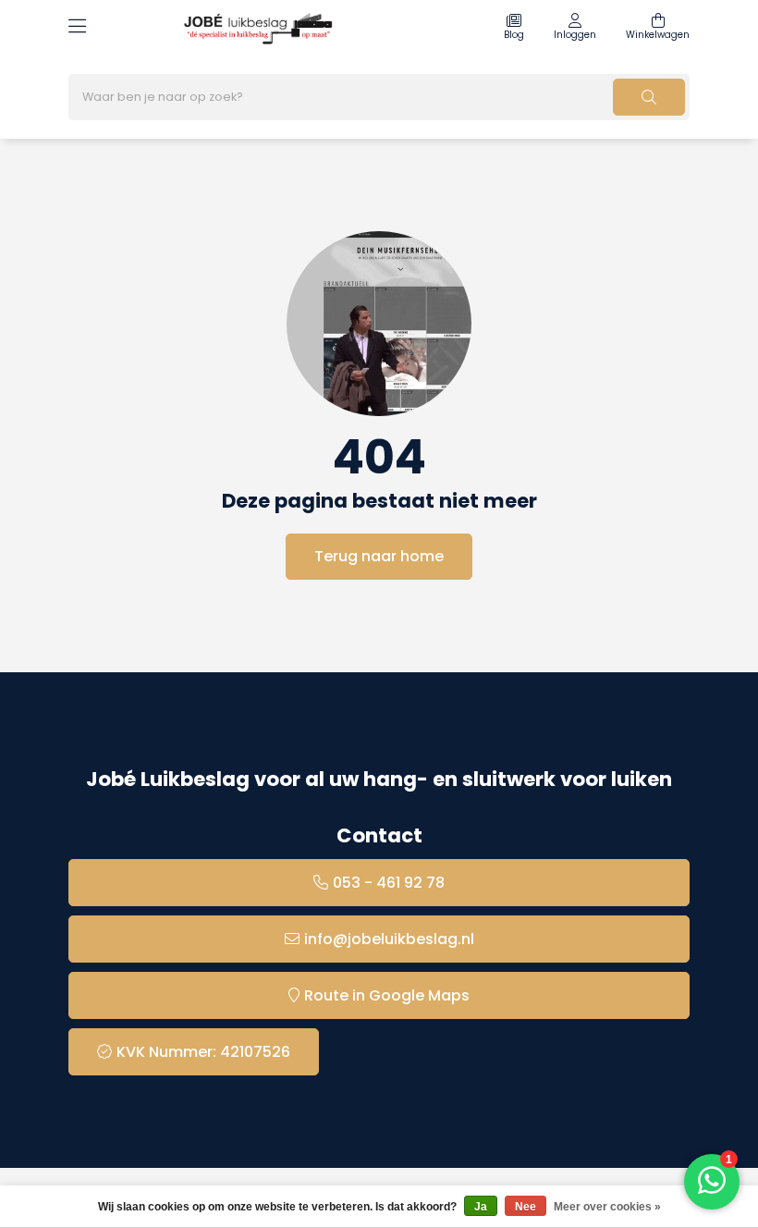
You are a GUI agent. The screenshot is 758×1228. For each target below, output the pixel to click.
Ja (480, 1206)
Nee (525, 1206)
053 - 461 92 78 (389, 882)
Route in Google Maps (387, 995)
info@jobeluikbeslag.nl (389, 939)
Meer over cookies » (607, 1206)
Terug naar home (379, 556)
